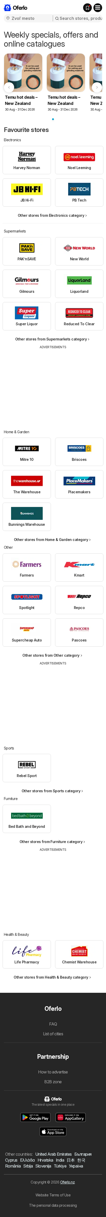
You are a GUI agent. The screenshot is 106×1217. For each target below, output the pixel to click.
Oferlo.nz (67, 1182)
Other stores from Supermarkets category (51, 339)
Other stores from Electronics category (51, 215)
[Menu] (97, 7)
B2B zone (53, 1081)
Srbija (28, 1166)
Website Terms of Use (53, 1195)
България (83, 1154)
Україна (76, 1166)
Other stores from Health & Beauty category (51, 977)
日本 (71, 1160)
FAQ (53, 1024)
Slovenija (43, 1166)
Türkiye (60, 1166)
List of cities (53, 1033)
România (13, 1166)
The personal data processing (53, 1205)
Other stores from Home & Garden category (51, 539)
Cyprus (11, 1160)
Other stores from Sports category (51, 791)
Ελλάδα (27, 1160)
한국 (81, 1160)
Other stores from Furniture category (51, 841)
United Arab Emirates (53, 1154)
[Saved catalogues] (87, 7)
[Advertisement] (53, 385)
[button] (35, 1117)
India (60, 1160)
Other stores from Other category (51, 655)
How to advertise (53, 1071)
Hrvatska (45, 1160)
